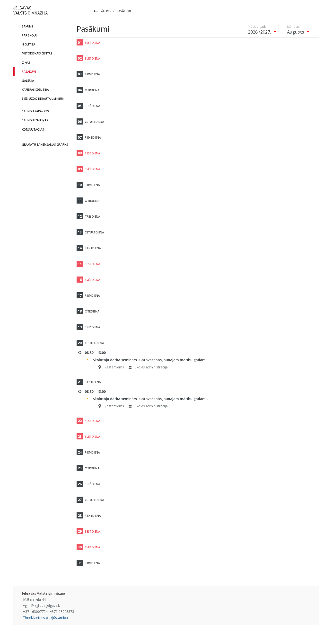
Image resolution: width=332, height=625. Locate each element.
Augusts (296, 32)
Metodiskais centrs (37, 53)
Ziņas (26, 63)
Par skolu (29, 35)
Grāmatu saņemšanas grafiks (45, 145)
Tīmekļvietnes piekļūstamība (45, 617)
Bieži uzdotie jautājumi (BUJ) (43, 99)
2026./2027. (260, 32)
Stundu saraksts (35, 111)
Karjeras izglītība (35, 90)
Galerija (28, 81)
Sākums (105, 11)
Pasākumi (29, 72)
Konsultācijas (33, 129)
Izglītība (28, 44)
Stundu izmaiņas (35, 120)
